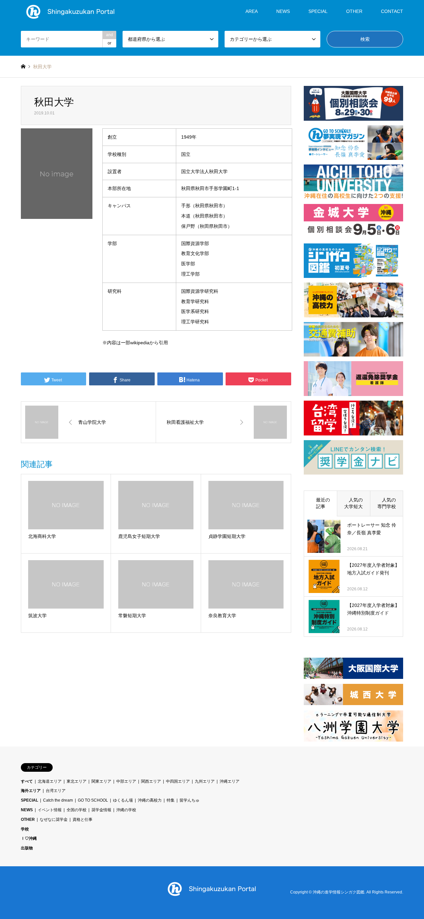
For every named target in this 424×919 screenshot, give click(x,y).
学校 (25, 829)
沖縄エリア (229, 781)
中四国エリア (178, 781)
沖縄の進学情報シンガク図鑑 (338, 892)
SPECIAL (318, 11)
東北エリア (76, 781)
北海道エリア (50, 781)
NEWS (283, 11)
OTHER (28, 819)
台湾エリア (56, 790)
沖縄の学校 (126, 810)
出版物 (27, 848)
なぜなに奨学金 (54, 819)
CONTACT (392, 11)
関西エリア (151, 781)
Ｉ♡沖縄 (29, 838)
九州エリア (205, 781)
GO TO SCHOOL (93, 800)
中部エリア (126, 781)
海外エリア (31, 790)
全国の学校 (76, 810)
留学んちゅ (189, 800)
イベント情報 (50, 810)
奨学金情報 (101, 810)
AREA (251, 11)
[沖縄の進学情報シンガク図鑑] (70, 11)
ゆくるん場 (123, 800)
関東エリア (101, 781)
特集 (171, 800)
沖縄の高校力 (150, 800)
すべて (27, 781)
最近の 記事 (323, 503)
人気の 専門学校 (388, 503)
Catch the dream (58, 800)
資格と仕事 (82, 819)
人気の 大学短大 (355, 503)
